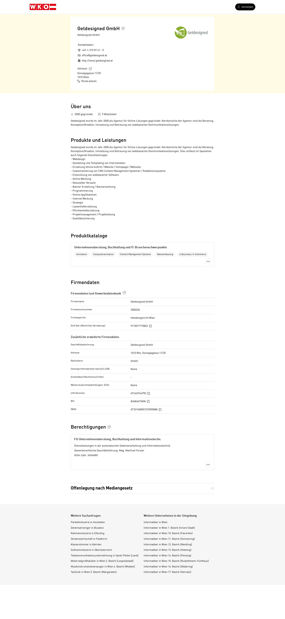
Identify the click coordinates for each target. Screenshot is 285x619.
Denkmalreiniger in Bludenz (87, 528)
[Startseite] (43, 7)
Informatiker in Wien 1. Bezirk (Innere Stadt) (169, 528)
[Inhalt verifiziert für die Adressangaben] (90, 68)
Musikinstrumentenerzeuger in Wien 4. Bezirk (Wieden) (103, 566)
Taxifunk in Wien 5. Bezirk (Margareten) (94, 572)
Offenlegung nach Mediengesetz (101, 488)
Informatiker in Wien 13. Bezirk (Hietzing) (167, 550)
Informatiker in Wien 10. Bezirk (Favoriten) (168, 533)
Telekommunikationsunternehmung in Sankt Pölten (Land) (104, 555)
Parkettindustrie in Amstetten (88, 522)
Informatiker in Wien (155, 522)
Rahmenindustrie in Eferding (87, 533)
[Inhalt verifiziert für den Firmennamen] (123, 28)
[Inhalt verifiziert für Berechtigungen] (109, 427)
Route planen (89, 81)
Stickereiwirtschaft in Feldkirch (89, 539)
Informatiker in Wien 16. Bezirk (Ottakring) (168, 566)
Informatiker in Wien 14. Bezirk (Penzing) (167, 555)
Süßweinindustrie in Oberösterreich (91, 550)
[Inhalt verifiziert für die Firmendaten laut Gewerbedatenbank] (124, 292)
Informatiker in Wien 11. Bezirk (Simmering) (169, 539)
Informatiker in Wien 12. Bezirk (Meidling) (168, 544)
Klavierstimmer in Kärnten (86, 544)
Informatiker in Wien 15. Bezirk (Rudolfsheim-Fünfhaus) (176, 561)
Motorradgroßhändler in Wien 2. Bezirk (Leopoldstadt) (102, 561)
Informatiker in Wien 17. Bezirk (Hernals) (167, 572)
